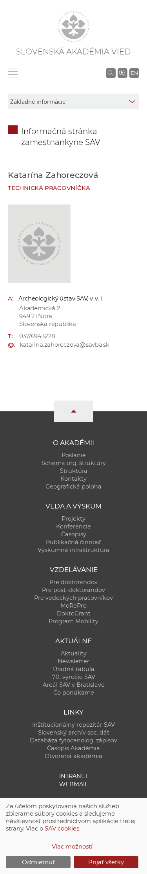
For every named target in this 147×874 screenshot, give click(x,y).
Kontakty (73, 478)
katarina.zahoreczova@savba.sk (64, 344)
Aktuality (74, 653)
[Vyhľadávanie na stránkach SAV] (111, 73)
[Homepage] (73, 26)
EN (134, 73)
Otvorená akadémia (73, 756)
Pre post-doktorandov (73, 590)
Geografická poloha (73, 486)
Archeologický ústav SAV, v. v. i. (60, 298)
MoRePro (73, 605)
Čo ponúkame (73, 692)
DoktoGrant (74, 613)
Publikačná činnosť (73, 542)
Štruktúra (73, 470)
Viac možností (72, 846)
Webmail (73, 784)
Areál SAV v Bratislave (74, 684)
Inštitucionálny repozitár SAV (73, 724)
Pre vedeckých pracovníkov (73, 597)
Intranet (73, 776)
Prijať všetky (106, 862)
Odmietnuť (38, 862)
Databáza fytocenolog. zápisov (73, 740)
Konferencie (73, 526)
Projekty (73, 518)
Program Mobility (73, 621)
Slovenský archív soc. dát (73, 732)
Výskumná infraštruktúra (73, 550)
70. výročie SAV (73, 676)
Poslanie (74, 455)
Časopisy (73, 534)
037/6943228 (37, 336)
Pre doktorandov (73, 582)
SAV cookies (62, 828)
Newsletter (73, 661)
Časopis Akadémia (73, 748)
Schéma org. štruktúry (74, 463)
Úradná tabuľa (73, 669)
